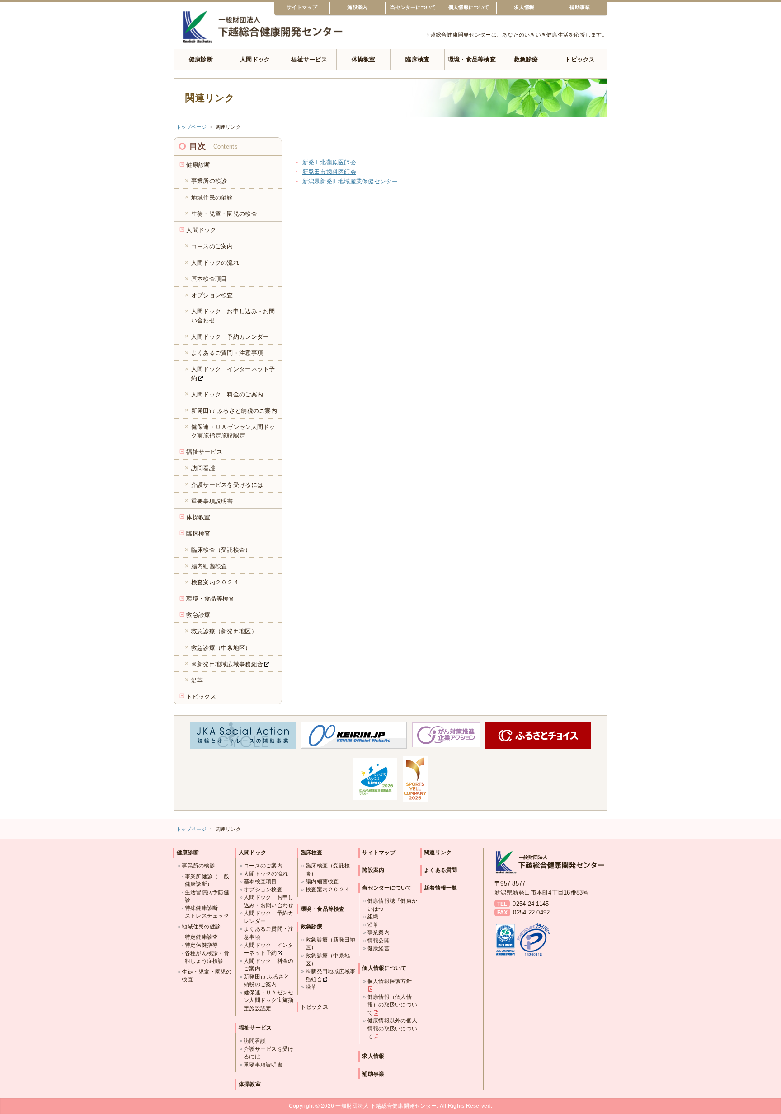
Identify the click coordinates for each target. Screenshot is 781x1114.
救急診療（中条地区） (328, 959)
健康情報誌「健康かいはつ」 (392, 905)
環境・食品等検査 (472, 59)
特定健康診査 (201, 937)
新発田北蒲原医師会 (329, 162)
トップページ (191, 127)
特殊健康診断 (201, 908)
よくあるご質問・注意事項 (268, 933)
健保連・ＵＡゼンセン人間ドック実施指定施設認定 (268, 1000)
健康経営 (378, 948)
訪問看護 (255, 1041)
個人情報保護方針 (389, 981)
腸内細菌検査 (322, 881)
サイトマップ (302, 7)
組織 (373, 916)
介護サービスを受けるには (268, 1053)
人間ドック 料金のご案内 (268, 965)
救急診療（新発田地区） (330, 944)
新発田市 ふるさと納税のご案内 (266, 981)
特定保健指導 (201, 945)
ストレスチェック (207, 915)
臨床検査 (417, 59)
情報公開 (378, 940)
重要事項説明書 (263, 1064)
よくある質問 (440, 870)
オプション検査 (263, 889)
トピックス (580, 59)
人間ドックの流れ (266, 873)
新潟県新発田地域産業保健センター (350, 181)
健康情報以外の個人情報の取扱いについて (392, 1028)
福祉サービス (309, 59)
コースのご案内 (263, 865)
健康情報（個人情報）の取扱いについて (392, 1005)
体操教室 (364, 59)
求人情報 (524, 7)
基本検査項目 (260, 881)
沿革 (311, 987)
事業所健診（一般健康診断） (207, 880)
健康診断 (201, 59)
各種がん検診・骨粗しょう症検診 (207, 957)
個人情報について (468, 7)
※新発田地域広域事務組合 (330, 975)
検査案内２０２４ (328, 889)
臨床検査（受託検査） (328, 869)
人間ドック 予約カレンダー (268, 917)
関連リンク (438, 852)
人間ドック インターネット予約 (268, 949)
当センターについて (413, 7)
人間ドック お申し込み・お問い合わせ (268, 901)
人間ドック (255, 59)
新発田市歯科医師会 (329, 171)
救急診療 (526, 59)
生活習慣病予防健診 (207, 896)
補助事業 (579, 7)
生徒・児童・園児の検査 (206, 976)
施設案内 (357, 7)
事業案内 (378, 932)
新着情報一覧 (440, 888)
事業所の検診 (198, 865)
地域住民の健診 (201, 926)
